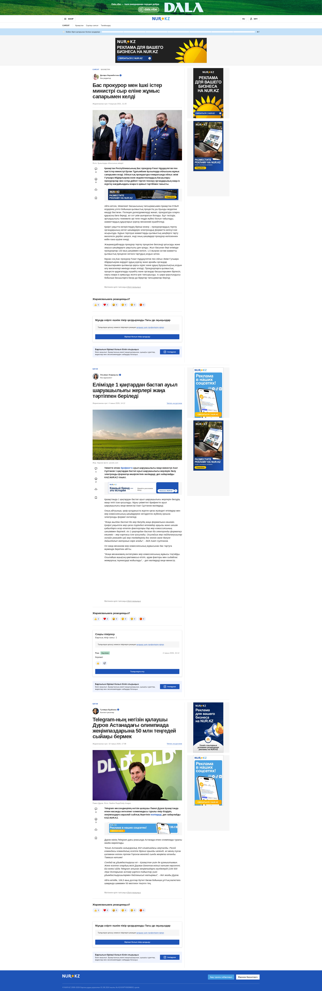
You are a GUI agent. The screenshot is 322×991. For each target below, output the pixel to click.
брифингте (127, 468)
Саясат (66, 25)
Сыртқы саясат (92, 25)
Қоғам (95, 369)
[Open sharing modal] (96, 189)
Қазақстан (79, 25)
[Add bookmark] (96, 198)
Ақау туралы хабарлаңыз (221, 977)
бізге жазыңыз (134, 287)
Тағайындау (106, 25)
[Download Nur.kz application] (161, 7)
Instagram (171, 352)
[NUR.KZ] (161, 19)
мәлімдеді (156, 814)
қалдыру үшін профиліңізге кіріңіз (150, 327)
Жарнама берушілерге (248, 977)
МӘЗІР (70, 19)
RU (243, 19)
